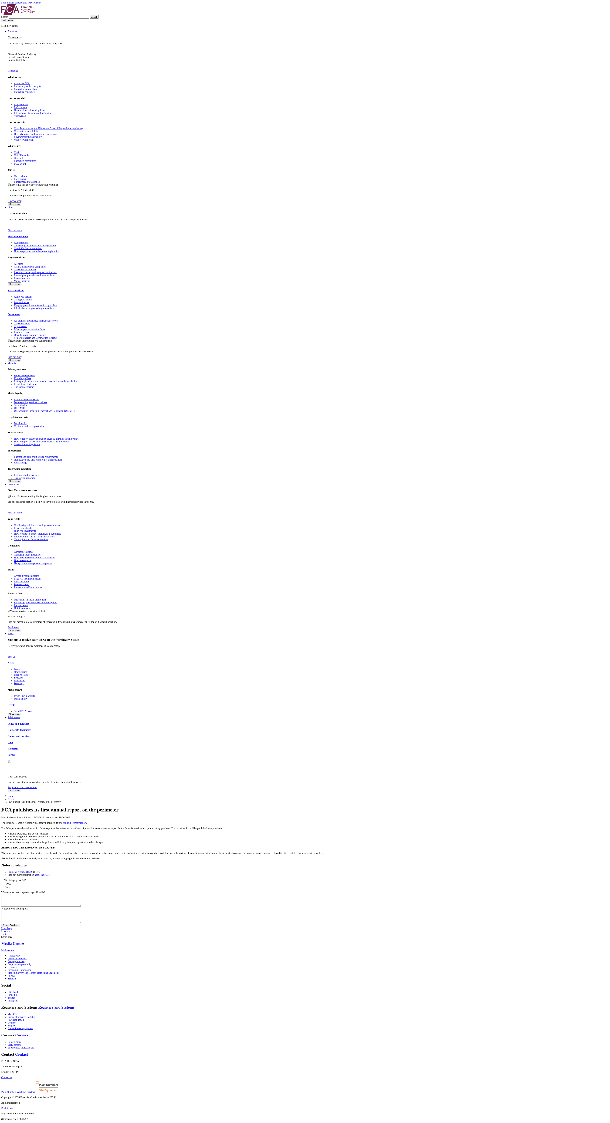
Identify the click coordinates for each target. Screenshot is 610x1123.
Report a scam (21, 605)
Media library (20, 698)
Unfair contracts (22, 608)
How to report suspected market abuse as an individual (41, 441)
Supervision (20, 116)
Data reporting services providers (30, 402)
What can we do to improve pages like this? (23, 892)
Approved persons (23, 296)
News (11, 633)
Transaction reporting (24, 478)
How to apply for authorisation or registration (36, 251)
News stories (20, 672)
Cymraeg (12, 967)
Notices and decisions (19, 736)
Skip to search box (32, 2)
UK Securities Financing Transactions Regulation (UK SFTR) (45, 411)
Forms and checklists (24, 375)
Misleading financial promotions (30, 599)
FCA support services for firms (29, 329)
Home (11, 796)
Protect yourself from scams (28, 587)
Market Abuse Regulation (27, 444)
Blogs (17, 669)
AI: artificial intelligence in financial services (36, 320)
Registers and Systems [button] (56, 1007)
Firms (10, 207)
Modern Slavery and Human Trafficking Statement (33, 972)
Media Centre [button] (12, 943)
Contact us (13, 70)
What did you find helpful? (14, 908)
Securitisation (20, 405)
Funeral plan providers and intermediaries (34, 275)
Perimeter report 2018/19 (20, 872)
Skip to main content (11, 2)
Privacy (11, 975)
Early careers (20, 179)
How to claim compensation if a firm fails (34, 557)
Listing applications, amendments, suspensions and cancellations (46, 381)
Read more (13, 627)
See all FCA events (23, 711)
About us (12, 31)
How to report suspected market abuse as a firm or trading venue (46, 438)
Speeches (18, 677)
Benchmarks (20, 423)
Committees (20, 158)
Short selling (20, 462)
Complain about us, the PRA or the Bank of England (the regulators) (48, 128)
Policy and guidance (18, 723)
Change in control (23, 299)
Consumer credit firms (25, 269)
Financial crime (21, 332)
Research (13, 748)
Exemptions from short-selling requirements (36, 456)
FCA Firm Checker (23, 528)
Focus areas (14, 314)
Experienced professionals (27, 181)
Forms (11, 754)
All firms (18, 263)
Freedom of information (19, 970)
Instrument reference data (26, 475)
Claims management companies (30, 266)
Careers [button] (21, 1035)
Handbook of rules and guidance (30, 110)
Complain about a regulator (27, 554)
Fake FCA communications (27, 578)
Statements (19, 680)
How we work (15, 201)
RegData (12, 1025)
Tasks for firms (16, 290)
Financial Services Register (21, 1017)
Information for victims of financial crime (34, 536)
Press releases (21, 674)
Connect (12, 1022)
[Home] (18, 13)
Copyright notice (16, 961)
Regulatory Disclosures (25, 384)
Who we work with (24, 139)
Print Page (6, 928)
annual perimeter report (74, 822)
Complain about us (17, 958)
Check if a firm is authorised (28, 248)
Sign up (11, 656)
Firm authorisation (18, 236)
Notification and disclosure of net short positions (38, 459)
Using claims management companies (33, 563)
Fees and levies (21, 302)
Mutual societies (22, 281)
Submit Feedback (11, 925)
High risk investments (25, 530)
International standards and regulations (33, 113)
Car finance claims (23, 551)
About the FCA (22, 83)
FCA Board (20, 163)
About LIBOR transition (26, 399)
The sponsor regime (24, 387)
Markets (12, 363)
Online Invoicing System (20, 1028)
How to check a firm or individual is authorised (37, 533)
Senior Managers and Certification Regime (35, 337)
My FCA (12, 1014)
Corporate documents (19, 730)
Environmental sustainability (28, 137)
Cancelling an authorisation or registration (35, 245)
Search (5, 16)
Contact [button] (21, 1054)
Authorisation (21, 104)
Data (10, 742)
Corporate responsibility (26, 131)
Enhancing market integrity (27, 86)
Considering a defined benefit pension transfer (37, 525)
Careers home (21, 176)
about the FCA (42, 874)
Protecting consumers (24, 92)
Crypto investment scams (26, 575)
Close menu (14, 204)
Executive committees (25, 160)
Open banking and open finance (30, 335)
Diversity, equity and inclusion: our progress (36, 134)
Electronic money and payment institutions (35, 272)
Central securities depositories (29, 426)
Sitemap (12, 978)
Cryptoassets (20, 326)
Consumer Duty (22, 323)
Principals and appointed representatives (34, 308)
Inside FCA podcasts (24, 696)
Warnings (19, 683)
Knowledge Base (22, 378)
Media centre (7, 950)
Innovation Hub (22, 278)
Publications (14, 717)
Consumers (13, 484)
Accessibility (14, 955)
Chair (17, 152)
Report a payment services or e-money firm (35, 602)
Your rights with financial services (31, 539)
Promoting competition (25, 89)
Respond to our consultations (22, 787)
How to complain (22, 560)
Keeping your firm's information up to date (35, 305)
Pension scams (21, 584)
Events (11, 705)
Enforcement (20, 107)
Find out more (15, 230)
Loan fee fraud (21, 581)
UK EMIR (19, 408)
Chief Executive (22, 155)
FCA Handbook (16, 1019)
